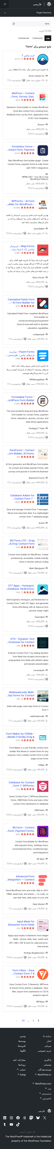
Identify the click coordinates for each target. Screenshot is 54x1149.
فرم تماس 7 (28, 55)
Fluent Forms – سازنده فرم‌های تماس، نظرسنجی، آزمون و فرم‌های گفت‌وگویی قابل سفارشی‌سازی (20, 353)
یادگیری (47, 1060)
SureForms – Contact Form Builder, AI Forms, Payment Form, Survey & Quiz (20, 452)
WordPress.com (41, 1083)
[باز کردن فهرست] (4, 4)
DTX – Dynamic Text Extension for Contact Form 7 (21, 640)
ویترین (23, 1036)
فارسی (41, 1111)
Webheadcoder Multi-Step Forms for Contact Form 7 (20, 694)
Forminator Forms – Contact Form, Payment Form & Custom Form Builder (20, 148)
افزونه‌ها (22, 1045)
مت (48, 1088)
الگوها (23, 1050)
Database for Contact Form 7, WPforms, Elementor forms (21, 784)
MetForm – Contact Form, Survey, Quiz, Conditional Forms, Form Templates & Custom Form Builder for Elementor (20, 95)
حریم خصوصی (44, 1050)
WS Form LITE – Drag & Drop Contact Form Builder (22, 542)
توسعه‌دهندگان (44, 1069)
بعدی (16, 1020)
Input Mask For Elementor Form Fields (21, 923)
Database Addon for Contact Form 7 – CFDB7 (22, 497)
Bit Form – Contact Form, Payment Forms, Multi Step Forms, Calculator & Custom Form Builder (21, 829)
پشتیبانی (47, 1064)
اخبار (49, 1041)
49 (23, 1020)
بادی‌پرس (45, 1098)
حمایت (21, 1069)
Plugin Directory (44, 12)
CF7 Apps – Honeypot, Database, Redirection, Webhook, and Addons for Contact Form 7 (21, 587)
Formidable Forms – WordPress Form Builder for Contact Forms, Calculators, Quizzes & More (20, 399)
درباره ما (47, 1036)
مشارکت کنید (19, 1060)
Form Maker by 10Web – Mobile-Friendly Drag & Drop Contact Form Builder (20, 735)
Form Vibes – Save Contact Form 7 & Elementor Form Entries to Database (20, 972)
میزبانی (47, 1045)
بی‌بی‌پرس (45, 1093)
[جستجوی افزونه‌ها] (13, 24)
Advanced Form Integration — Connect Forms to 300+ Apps (21, 878)
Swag (21, 1074)
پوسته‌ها (22, 1041)
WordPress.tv (43, 1074)
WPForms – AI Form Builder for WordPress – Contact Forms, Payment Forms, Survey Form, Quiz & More (20, 203)
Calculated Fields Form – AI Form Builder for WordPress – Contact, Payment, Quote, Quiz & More (20, 301)
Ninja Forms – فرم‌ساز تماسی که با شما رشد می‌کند (22, 248)
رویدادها (22, 1064)
